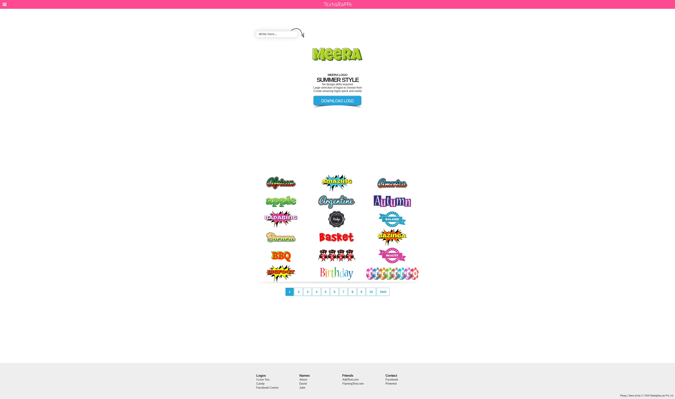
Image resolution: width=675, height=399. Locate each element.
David (303, 383)
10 (371, 292)
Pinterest (391, 383)
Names (304, 375)
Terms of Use (634, 395)
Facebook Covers (267, 387)
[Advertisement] (338, 17)
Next (383, 292)
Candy (260, 383)
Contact (391, 375)
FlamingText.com (353, 383)
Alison (303, 379)
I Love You (262, 379)
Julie (302, 387)
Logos (261, 375)
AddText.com (350, 379)
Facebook (391, 379)
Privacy (623, 395)
